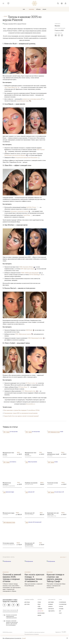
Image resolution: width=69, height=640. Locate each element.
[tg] (13, 605)
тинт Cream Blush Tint (10, 87)
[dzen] (17, 605)
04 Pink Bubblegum (35, 274)
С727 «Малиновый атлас (28, 391)
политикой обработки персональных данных (12, 622)
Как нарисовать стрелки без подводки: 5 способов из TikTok (21, 410)
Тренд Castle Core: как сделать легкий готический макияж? (21, 416)
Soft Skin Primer (31, 207)
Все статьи (62, 557)
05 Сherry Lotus (30, 383)
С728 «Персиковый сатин (34, 338)
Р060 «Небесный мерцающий (30, 272)
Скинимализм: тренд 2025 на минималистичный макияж (20, 413)
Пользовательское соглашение (32, 634)
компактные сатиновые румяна (32, 99)
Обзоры (38, 9)
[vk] (4, 605)
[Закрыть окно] (67, 638)
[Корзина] (65, 3)
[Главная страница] (34, 3)
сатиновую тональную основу (19, 211)
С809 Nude (29, 330)
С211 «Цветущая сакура (27, 268)
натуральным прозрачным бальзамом (26, 157)
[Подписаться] (17, 610)
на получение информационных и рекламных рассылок (11, 616)
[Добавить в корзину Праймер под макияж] (34, 482)
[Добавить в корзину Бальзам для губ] (34, 512)
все (24, 9)
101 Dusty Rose (22, 387)
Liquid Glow (26, 215)
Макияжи (31, 9)
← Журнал (5, 16)
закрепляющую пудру (22, 101)
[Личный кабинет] (62, 3)
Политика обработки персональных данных (34, 632)
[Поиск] (58, 3)
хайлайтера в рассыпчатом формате (15, 155)
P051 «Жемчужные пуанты (23, 334)
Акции (44, 9)
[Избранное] (8, 3)
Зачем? (24, 638)
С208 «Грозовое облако (26, 267)
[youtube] (9, 605)
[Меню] (4, 3)
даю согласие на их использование (11, 624)
